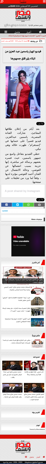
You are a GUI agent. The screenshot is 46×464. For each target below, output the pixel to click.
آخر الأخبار (36, 262)
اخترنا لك (36, 357)
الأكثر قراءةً (36, 335)
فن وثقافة (34, 41)
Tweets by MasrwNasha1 (37, 429)
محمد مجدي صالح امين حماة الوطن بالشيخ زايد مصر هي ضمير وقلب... (12, 374)
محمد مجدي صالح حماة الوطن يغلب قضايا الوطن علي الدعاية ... (12, 395)
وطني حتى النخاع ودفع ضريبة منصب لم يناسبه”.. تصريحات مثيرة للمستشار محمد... (16, 341)
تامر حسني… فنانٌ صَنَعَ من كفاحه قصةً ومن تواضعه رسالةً (34, 373)
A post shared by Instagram (22, 190)
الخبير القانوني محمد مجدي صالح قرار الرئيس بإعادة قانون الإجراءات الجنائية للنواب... (34, 397)
